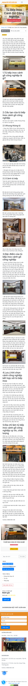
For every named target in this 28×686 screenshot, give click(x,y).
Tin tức (6, 578)
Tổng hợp (6, 580)
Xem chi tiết (14, 549)
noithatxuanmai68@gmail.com (9, 566)
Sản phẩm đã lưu (7, 585)
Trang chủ (3, 27)
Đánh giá (4, 595)
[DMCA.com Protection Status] (14, 685)
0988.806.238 (8, 564)
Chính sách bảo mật (14, 683)
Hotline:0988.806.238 (14, 20)
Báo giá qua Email (8, 569)
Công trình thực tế (9, 576)
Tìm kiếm (22, 556)
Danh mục (6, 31)
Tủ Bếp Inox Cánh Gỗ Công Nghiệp (14, 542)
